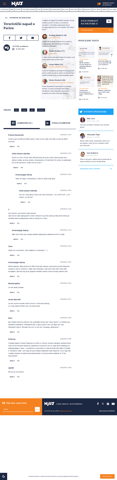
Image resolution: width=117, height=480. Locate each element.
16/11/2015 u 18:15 (65, 283)
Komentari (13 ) (24, 123)
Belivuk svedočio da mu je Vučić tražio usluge (104, 92)
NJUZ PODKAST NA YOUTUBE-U (89, 22)
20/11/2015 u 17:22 (65, 230)
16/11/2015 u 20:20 (65, 317)
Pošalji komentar (61, 123)
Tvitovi (18, 9)
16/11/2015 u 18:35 (65, 190)
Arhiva (105, 9)
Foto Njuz (74, 9)
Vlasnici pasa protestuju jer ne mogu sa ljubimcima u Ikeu (86, 93)
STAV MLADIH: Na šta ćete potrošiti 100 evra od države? (104, 62)
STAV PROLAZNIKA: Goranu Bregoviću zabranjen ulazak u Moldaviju (85, 64)
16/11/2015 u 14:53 (65, 153)
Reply (12, 146)
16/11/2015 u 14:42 (65, 246)
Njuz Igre (113, 9)
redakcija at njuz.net (66, 411)
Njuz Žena (97, 9)
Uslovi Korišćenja (75, 404)
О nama (58, 404)
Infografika (55, 9)
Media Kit (65, 404)
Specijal (65, 9)
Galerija (45, 9)
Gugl (39, 9)
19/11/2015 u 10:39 (65, 367)
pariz (32, 110)
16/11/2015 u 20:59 (65, 339)
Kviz (81, 9)
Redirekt (112, 411)
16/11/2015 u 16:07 (65, 262)
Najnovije (5, 9)
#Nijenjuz (88, 9)
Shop (12, 9)
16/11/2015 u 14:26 (65, 209)
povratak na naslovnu (20, 18)
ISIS (16, 110)
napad (24, 110)
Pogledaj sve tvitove (90, 168)
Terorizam (41, 110)
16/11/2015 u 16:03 (65, 174)
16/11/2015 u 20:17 (65, 299)
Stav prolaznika (28, 9)
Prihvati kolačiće (107, 476)
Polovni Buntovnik (16, 135)
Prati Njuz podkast (87, 30)
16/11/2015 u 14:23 (65, 134)
